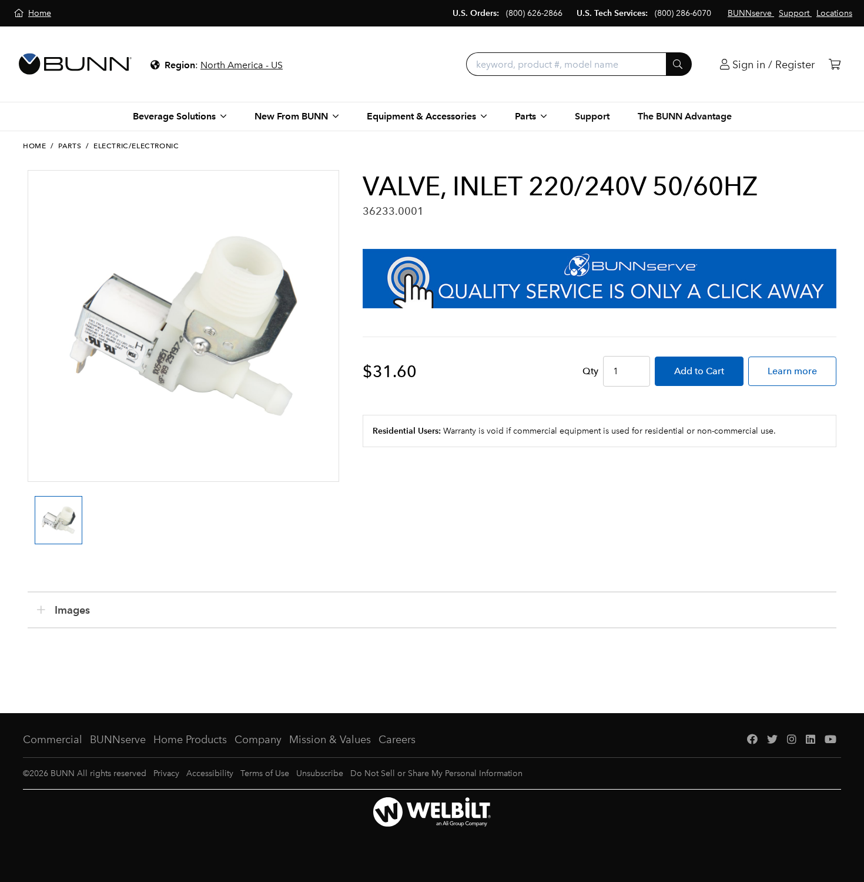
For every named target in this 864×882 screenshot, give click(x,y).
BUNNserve (118, 739)
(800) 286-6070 (683, 13)
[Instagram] (791, 740)
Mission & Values (330, 739)
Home (34, 146)
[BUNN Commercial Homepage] (75, 64)
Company (258, 739)
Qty (590, 371)
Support (592, 116)
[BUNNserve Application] (599, 278)
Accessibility (209, 773)
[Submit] (679, 64)
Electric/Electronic (136, 146)
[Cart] (834, 64)
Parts (69, 146)
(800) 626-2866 (534, 13)
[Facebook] (752, 740)
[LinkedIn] (810, 740)
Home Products (190, 739)
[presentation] (31, 509)
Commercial (52, 739)
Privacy (166, 773)
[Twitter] (772, 740)
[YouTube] (830, 740)
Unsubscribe (319, 773)
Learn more (792, 371)
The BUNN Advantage (685, 116)
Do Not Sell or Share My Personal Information (436, 773)
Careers (397, 739)
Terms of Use (264, 773)
